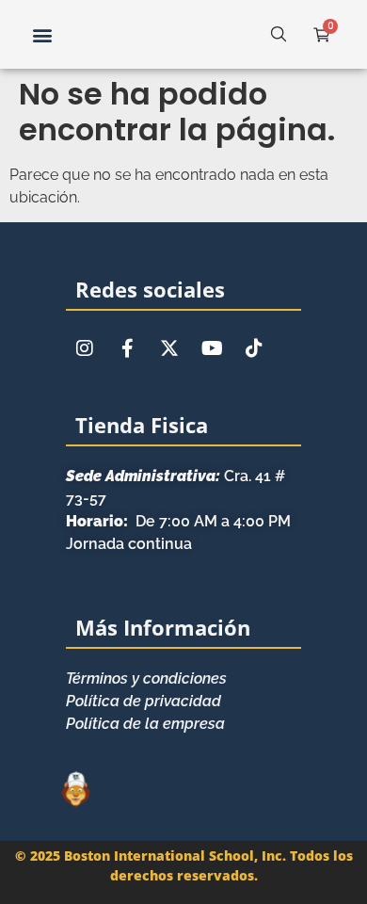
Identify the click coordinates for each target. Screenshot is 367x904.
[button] (41, 34)
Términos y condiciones (146, 678)
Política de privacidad (143, 701)
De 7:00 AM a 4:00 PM (178, 521)
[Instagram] (85, 348)
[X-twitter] (169, 348)
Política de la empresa (145, 724)
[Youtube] (212, 348)
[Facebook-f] (127, 348)
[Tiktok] (254, 348)
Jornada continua (129, 544)
